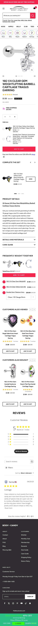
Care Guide (25, 554)
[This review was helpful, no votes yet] (27, 516)
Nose (3, 26)
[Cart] (34, 8)
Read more (8, 508)
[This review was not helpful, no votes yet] (31, 516)
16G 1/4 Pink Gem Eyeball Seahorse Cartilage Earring (10, 384)
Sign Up (30, 597)
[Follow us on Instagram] (13, 603)
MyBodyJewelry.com (19, 610)
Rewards (24, 546)
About (5, 539)
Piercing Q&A (7, 550)
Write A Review (21, 451)
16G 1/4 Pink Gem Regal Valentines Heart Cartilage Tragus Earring (10, 334)
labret (30, 20)
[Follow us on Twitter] (9, 603)
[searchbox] (17, 461)
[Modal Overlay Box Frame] (19, 620)
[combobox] (24, 473)
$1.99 (25, 26)
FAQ (4, 542)
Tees (32, 26)
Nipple (10, 26)
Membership (25, 542)
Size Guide (24, 550)
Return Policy (25, 561)
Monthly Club (25, 539)
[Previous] (3, 76)
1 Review (15, 94)
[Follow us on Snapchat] (30, 603)
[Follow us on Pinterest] (17, 603)
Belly (18, 26)
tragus (13, 21)
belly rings (24, 20)
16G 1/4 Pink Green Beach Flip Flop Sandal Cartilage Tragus (27, 384)
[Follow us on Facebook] (5, 603)
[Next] (34, 76)
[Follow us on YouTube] (21, 603)
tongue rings (6, 21)
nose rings (17, 20)
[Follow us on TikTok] (26, 603)
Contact (5, 535)
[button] (30, 309)
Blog (4, 546)
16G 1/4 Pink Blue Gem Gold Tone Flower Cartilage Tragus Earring (27, 334)
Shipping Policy (26, 557)
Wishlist (23, 535)
